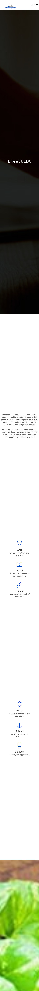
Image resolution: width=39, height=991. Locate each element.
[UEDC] (10, 4)
